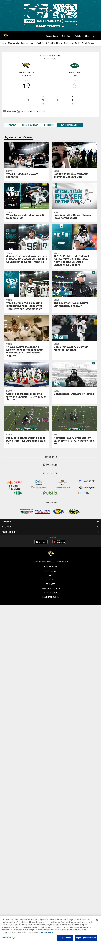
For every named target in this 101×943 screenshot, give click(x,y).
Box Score (48, 125)
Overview (11, 125)
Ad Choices (50, 584)
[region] (50, 929)
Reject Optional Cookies (86, 938)
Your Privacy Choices (50, 588)
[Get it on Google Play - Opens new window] (59, 543)
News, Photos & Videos (70, 125)
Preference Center (50, 597)
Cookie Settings (50, 593)
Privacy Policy (50, 567)
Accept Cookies (64, 938)
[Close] (97, 920)
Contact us (50, 575)
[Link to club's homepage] (5, 35)
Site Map (50, 580)
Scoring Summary (30, 125)
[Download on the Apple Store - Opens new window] (41, 542)
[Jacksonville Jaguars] (50, 554)
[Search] (93, 36)
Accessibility (50, 571)
